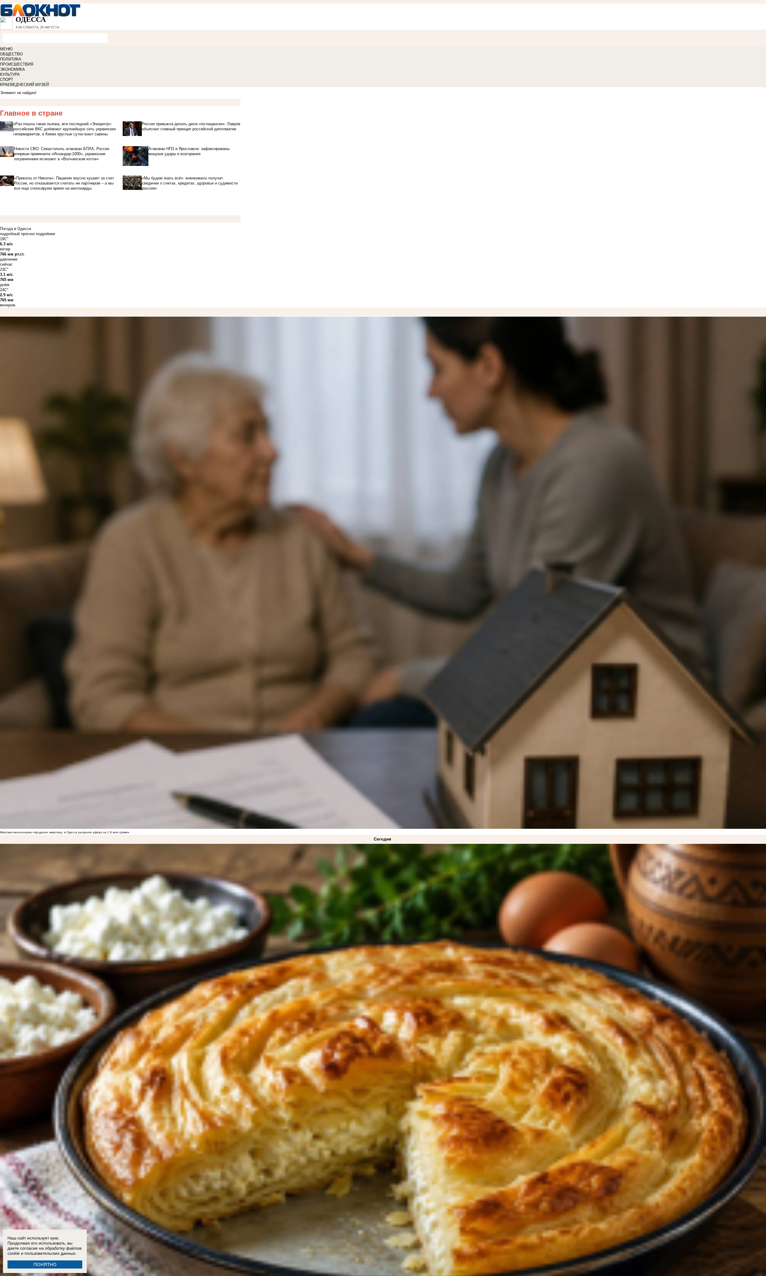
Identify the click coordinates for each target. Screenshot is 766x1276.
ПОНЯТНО (45, 1264)
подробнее (45, 234)
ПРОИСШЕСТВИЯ (16, 64)
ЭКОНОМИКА (12, 69)
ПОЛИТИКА (10, 59)
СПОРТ (6, 79)
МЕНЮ (6, 49)
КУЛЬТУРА (10, 74)
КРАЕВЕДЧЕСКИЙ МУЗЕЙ (24, 84)
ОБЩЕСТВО (11, 54)
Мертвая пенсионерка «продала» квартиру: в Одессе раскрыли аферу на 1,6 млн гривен (64, 832)
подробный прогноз (17, 234)
